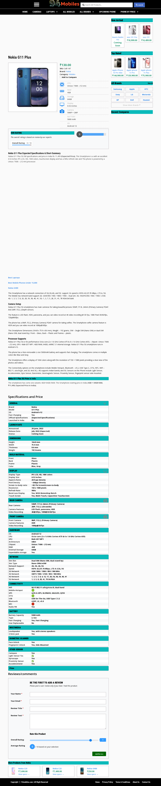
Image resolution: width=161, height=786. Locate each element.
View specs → (24, 774)
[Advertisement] (58, 35)
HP (117, 100)
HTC (146, 89)
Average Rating (18, 745)
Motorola (146, 94)
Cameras (37, 11)
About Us (136, 782)
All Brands (85, 11)
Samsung (117, 89)
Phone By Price (128, 11)
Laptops (50, 11)
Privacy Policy (107, 782)
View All (150, 83)
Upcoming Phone (107, 11)
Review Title (17, 708)
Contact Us (146, 782)
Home (25, 11)
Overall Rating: (17, 740)
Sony (118, 94)
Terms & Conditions (123, 782)
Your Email (16, 701)
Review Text (17, 715)
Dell (132, 100)
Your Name (16, 694)
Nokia (28, 763)
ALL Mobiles (69, 11)
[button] (36, 4)
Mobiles (72, 74)
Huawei (146, 100)
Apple (132, 89)
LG (132, 94)
